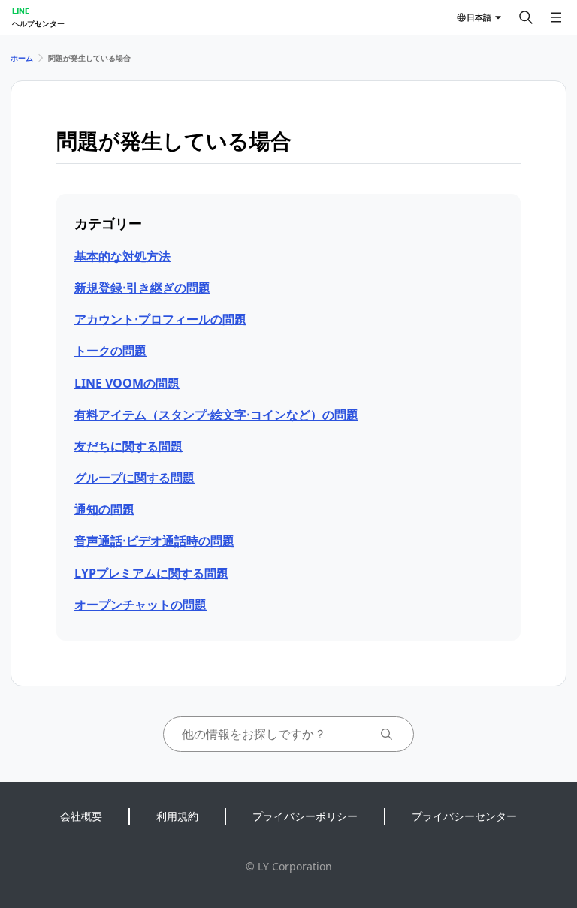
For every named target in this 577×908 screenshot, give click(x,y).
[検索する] (526, 17)
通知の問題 (104, 509)
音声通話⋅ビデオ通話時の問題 (154, 540)
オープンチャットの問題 (140, 604)
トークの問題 (110, 350)
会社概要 (81, 816)
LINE (20, 10)
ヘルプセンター (38, 23)
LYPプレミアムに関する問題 (151, 573)
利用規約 (177, 816)
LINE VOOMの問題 (127, 383)
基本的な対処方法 (122, 256)
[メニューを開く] (556, 17)
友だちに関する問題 (128, 446)
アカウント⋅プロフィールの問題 (160, 319)
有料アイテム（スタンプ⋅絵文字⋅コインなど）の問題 (216, 414)
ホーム (22, 58)
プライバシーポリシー (305, 816)
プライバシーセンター (464, 816)
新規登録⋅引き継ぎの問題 (142, 287)
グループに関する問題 (134, 477)
